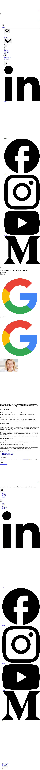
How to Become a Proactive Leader (8, 453)
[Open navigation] (0, 13)
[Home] (19, 12)
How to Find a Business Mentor (7, 454)
